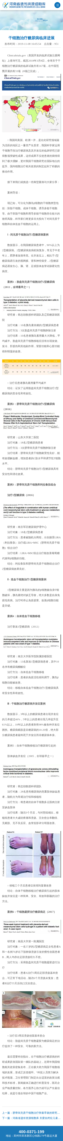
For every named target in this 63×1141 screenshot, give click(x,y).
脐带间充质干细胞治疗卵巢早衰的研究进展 (37, 1112)
